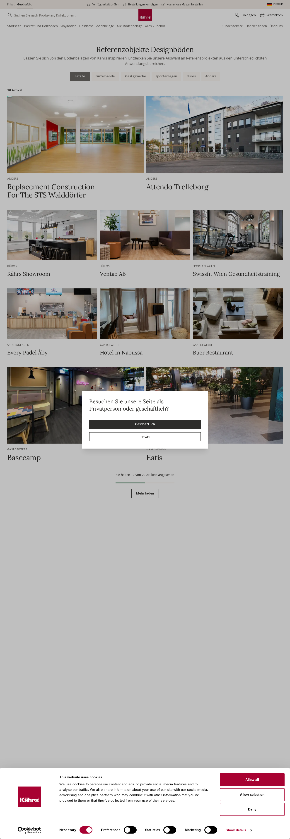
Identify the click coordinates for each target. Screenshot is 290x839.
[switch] (130, 830)
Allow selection (252, 794)
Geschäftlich (145, 424)
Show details (236, 830)
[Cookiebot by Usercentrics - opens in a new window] (29, 830)
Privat (145, 437)
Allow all (252, 780)
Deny (252, 809)
